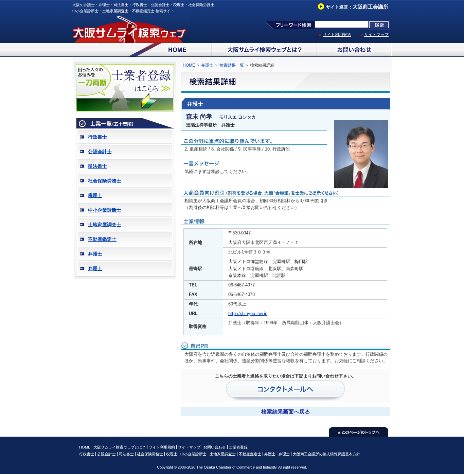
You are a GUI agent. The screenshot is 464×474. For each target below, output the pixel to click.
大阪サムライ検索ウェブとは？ (119, 447)
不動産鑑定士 (102, 239)
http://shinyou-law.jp (247, 313)
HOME (189, 65)
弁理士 (95, 268)
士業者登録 (238, 447)
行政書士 (97, 137)
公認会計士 (100, 151)
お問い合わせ (214, 447)
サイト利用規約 (337, 34)
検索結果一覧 (231, 65)
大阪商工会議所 (370, 7)
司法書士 (97, 166)
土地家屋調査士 (104, 224)
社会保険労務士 (104, 180)
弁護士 (95, 254)
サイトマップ (376, 34)
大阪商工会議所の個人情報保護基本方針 (326, 454)
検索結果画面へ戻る (285, 412)
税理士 (95, 195)
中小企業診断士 (104, 210)
